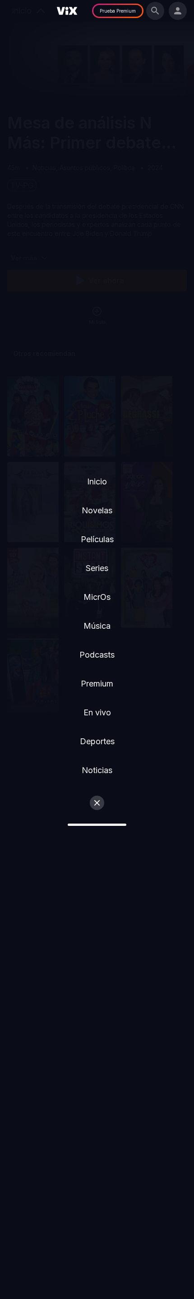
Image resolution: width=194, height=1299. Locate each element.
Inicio (97, 481)
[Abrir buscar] (155, 11)
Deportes (97, 741)
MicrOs (97, 597)
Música (97, 626)
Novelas (97, 510)
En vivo (97, 712)
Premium (97, 683)
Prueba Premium (118, 11)
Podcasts (97, 654)
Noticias (97, 770)
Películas (97, 539)
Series (97, 568)
